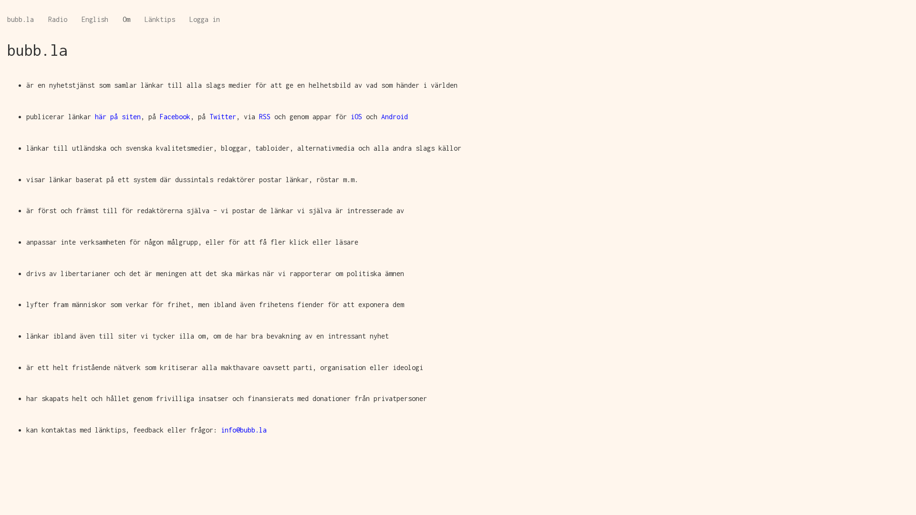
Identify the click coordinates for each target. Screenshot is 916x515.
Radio (57, 19)
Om (126, 19)
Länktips (160, 19)
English (95, 19)
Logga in (204, 19)
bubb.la (20, 19)
